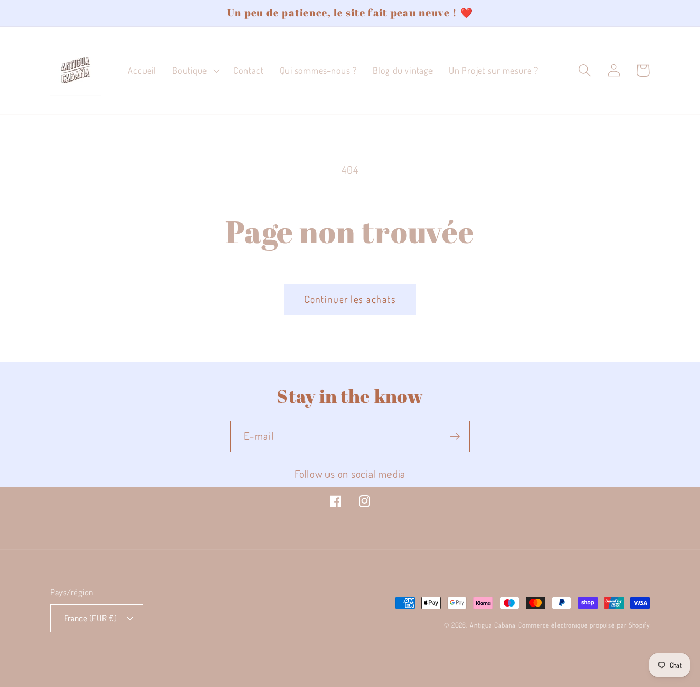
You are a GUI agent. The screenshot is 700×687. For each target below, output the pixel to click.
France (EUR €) (90, 618)
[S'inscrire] (454, 436)
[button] (194, 71)
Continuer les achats (350, 299)
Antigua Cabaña (493, 625)
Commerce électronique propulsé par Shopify (584, 625)
